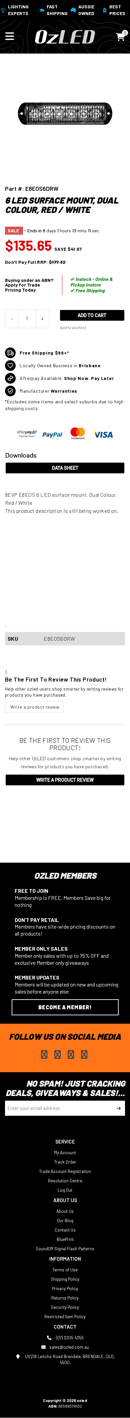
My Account (65, 1152)
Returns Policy (65, 1298)
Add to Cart (92, 315)
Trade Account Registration (65, 1171)
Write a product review (34, 707)
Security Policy (65, 1307)
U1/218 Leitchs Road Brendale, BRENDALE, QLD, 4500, (69, 1359)
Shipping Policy (65, 1279)
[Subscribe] (117, 1108)
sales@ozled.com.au (69, 1347)
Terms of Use (65, 1269)
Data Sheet (65, 468)
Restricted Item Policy (65, 1316)
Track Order (65, 1162)
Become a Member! (65, 1007)
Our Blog (65, 1220)
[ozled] (65, 36)
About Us (65, 1211)
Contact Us (65, 1230)
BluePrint (65, 1239)
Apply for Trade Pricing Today (22, 287)
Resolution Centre (65, 1180)
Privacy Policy (65, 1288)
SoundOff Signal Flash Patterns (65, 1248)
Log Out (65, 1190)
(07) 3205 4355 (69, 1337)
